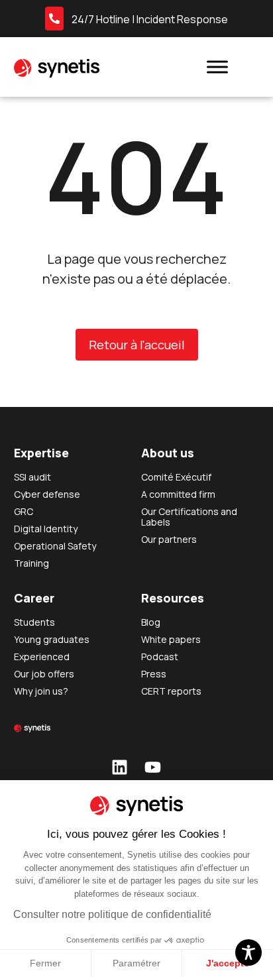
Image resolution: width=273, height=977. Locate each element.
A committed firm (178, 494)
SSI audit (32, 477)
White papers (171, 639)
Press (153, 673)
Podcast (159, 656)
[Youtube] (153, 766)
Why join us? (41, 691)
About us (167, 453)
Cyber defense (47, 494)
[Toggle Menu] (217, 66)
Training (31, 563)
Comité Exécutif (176, 477)
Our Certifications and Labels (189, 516)
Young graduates (51, 639)
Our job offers (44, 673)
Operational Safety (55, 546)
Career (34, 598)
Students (34, 622)
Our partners (169, 539)
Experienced (42, 656)
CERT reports (171, 691)
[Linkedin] (119, 766)
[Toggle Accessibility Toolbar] (248, 952)
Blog (150, 622)
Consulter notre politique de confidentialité (112, 914)
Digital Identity (46, 528)
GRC (23, 511)
